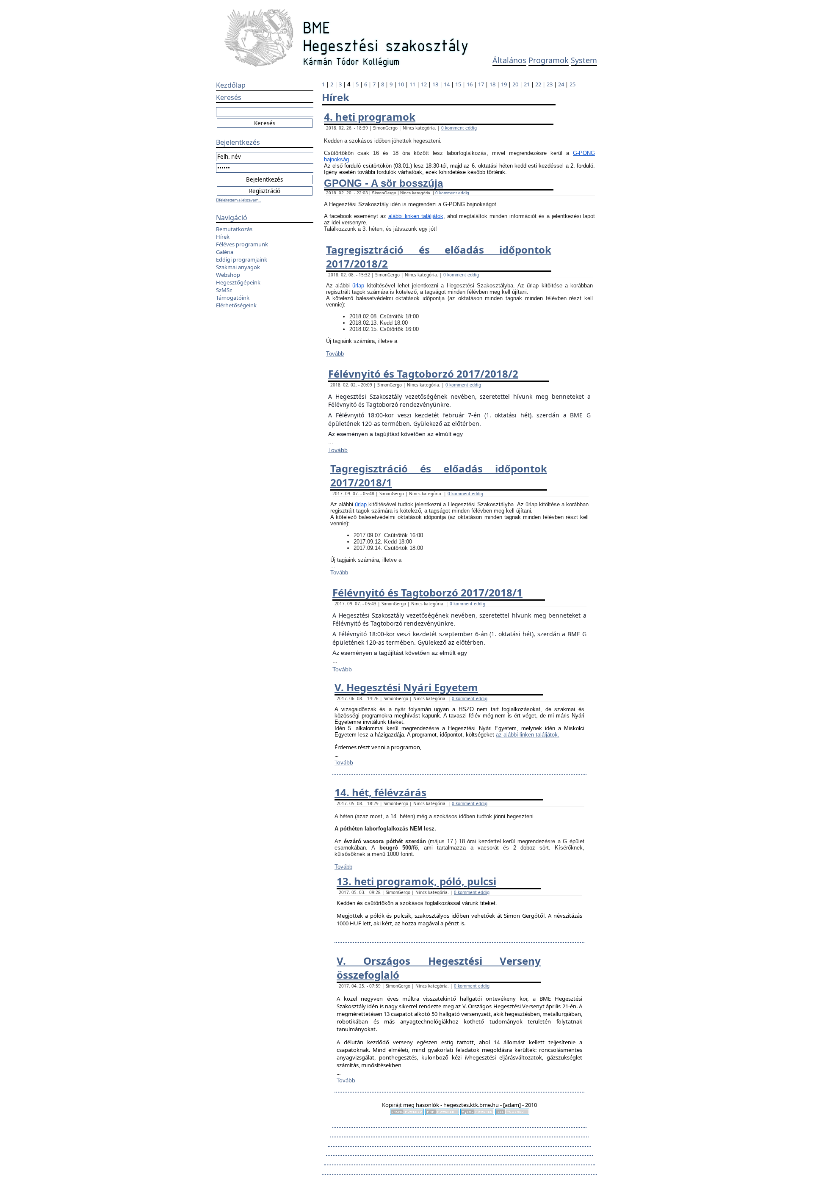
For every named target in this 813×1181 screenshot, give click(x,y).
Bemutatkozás (234, 229)
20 (515, 84)
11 (412, 84)
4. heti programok (369, 117)
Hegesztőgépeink (238, 282)
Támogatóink (232, 297)
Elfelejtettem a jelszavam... (238, 200)
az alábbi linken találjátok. (527, 734)
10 (401, 84)
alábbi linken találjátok (415, 216)
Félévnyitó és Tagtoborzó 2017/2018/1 (427, 592)
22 (538, 84)
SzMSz (224, 290)
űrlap (358, 285)
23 (550, 84)
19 (504, 84)
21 (527, 84)
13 (435, 84)
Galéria (224, 252)
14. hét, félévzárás (380, 792)
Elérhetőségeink (236, 305)
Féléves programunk (242, 244)
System (584, 60)
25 (572, 84)
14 (447, 84)
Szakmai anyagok (238, 267)
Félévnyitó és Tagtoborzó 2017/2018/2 (423, 374)
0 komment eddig (459, 128)
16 (470, 84)
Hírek (223, 236)
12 (424, 84)
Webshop (228, 275)
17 (481, 84)
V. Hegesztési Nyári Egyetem (406, 687)
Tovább (335, 353)
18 (492, 84)
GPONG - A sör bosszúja (383, 183)
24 (561, 84)
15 (458, 84)
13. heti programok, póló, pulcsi (416, 881)
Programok (548, 60)
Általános (509, 60)
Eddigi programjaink (241, 259)
